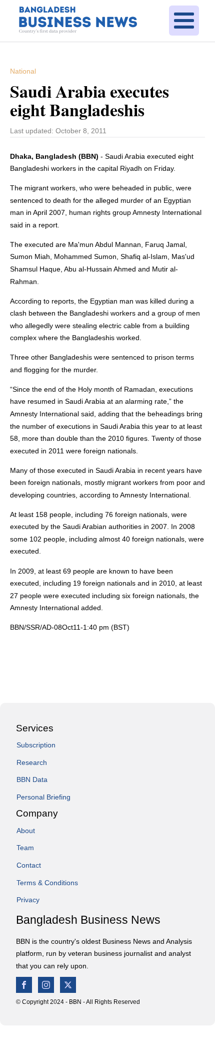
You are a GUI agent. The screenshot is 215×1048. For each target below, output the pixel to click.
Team (25, 848)
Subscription (36, 745)
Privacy (28, 900)
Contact (28, 865)
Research (31, 762)
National (23, 71)
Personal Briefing (43, 797)
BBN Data (32, 779)
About (25, 831)
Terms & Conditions (47, 883)
